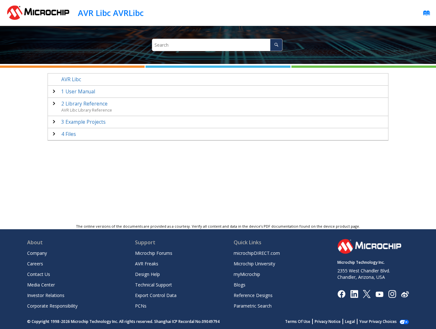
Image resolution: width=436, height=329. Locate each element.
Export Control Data (156, 295)
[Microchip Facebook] (341, 293)
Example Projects (83, 122)
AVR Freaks (146, 264)
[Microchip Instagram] (392, 293)
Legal (350, 321)
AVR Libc (71, 79)
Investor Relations (45, 295)
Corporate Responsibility (52, 306)
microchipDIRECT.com (257, 253)
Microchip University (254, 264)
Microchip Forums (153, 253)
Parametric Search (253, 306)
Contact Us (38, 274)
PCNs (141, 306)
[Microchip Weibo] (405, 294)
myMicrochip (247, 274)
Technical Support (153, 285)
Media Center (41, 285)
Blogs (239, 285)
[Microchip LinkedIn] (354, 293)
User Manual (78, 91)
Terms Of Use (297, 321)
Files (68, 134)
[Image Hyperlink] (379, 294)
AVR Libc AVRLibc (111, 13)
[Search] (276, 45)
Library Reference (84, 103)
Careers (35, 264)
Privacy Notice (328, 321)
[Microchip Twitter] (367, 293)
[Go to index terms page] (424, 15)
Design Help (147, 274)
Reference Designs (253, 295)
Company (37, 253)
